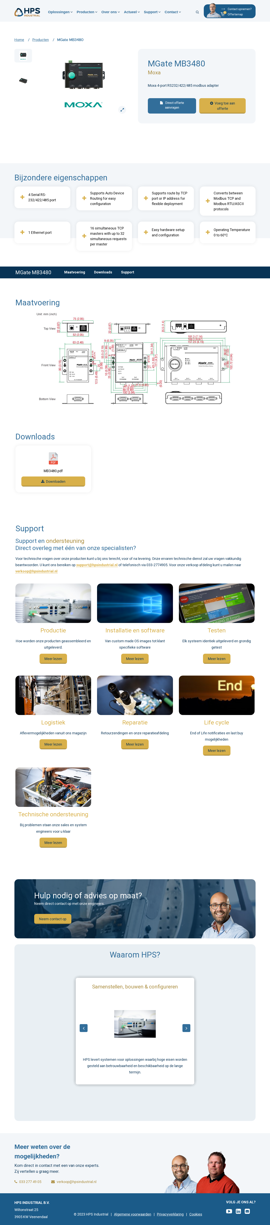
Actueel (130, 12)
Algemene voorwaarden (132, 1214)
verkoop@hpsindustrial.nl (36, 571)
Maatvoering (74, 272)
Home (19, 40)
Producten (85, 12)
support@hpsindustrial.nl (97, 565)
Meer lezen (53, 659)
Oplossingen (59, 12)
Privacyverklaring (170, 1214)
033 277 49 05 (30, 1182)
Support (151, 12)
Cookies (195, 1214)
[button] (236, 15)
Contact (171, 12)
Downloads (103, 272)
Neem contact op (52, 919)
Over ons (109, 12)
